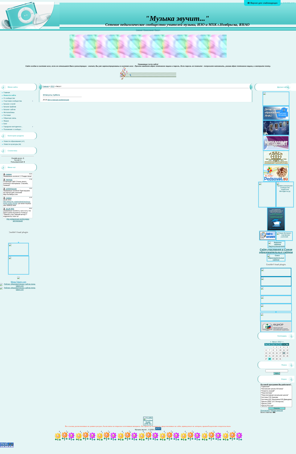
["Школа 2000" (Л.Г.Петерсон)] (276, 402)
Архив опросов (277, 410)
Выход (157, 30)
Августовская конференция (58, 100)
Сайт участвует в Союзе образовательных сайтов (276, 251)
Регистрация (149, 30)
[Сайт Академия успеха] (18, 273)
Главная (139, 30)
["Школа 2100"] (276, 404)
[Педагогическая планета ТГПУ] (18, 255)
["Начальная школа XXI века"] (276, 389)
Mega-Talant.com (18, 282)
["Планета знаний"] (276, 391)
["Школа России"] (276, 406)
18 (284, 353)
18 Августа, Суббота (51, 95)
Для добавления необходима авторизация (17, 220)
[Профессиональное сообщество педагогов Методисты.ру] (285, 206)
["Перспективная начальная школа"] (276, 395)
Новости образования (12, 141)
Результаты (265, 410)
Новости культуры (11, 144)
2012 (52, 86)
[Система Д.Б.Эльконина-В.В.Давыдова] (276, 399)
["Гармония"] (276, 387)
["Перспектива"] (276, 393)
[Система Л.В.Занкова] (276, 397)
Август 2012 (277, 342)
